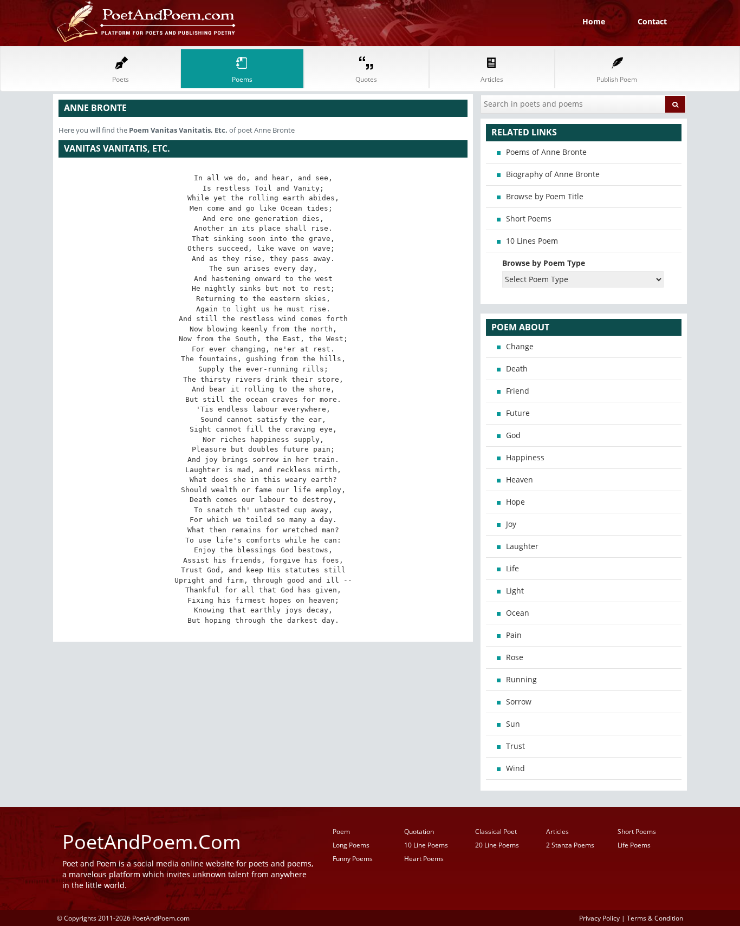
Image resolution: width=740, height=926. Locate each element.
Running (521, 679)
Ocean (517, 613)
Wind (515, 768)
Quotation (419, 831)
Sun (513, 724)
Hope (515, 502)
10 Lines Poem (532, 241)
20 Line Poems (497, 845)
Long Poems (351, 845)
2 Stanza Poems (570, 845)
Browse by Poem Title (544, 196)
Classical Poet (496, 831)
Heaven (519, 479)
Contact (652, 21)
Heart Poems (424, 858)
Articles (557, 831)
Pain (514, 635)
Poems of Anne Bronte (546, 152)
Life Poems (634, 845)
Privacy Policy (599, 918)
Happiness (525, 457)
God (513, 435)
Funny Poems (353, 858)
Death (517, 368)
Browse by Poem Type (543, 263)
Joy (511, 524)
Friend (517, 391)
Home (593, 21)
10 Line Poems (426, 845)
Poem (341, 831)
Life (512, 568)
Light (515, 590)
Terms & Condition (655, 918)
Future (518, 413)
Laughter (522, 546)
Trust (515, 746)
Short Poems (528, 218)
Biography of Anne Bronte (553, 174)
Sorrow (518, 701)
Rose (514, 657)
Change (520, 346)
